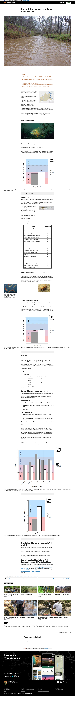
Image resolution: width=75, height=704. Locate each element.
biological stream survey (26, 628)
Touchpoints (46, 648)
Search (62, 2)
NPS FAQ (23, 691)
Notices (22, 688)
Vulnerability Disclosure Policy (43, 691)
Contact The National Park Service (27, 689)
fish (21, 571)
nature (48, 628)
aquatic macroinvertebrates (63, 626)
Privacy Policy (7, 689)
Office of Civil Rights (59, 689)
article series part (36, 628)
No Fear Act (40, 688)
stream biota (43, 628)
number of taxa (32, 103)
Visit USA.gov (29, 693)
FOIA (5, 691)
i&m (23, 626)
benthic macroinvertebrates (51, 626)
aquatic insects (8, 628)
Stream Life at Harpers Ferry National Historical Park (18, 578)
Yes (27, 641)
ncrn (20, 626)
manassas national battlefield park (11, 626)
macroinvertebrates (40, 626)
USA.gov (57, 688)
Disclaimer (40, 689)
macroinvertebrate (26, 571)
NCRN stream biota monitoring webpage (33, 569)
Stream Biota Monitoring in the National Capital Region (27, 576)
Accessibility (6, 688)
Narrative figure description (28, 193)
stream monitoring (29, 626)
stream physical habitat (36, 571)
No (27, 644)
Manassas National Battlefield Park (28, 13)
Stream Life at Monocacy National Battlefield (61, 578)
